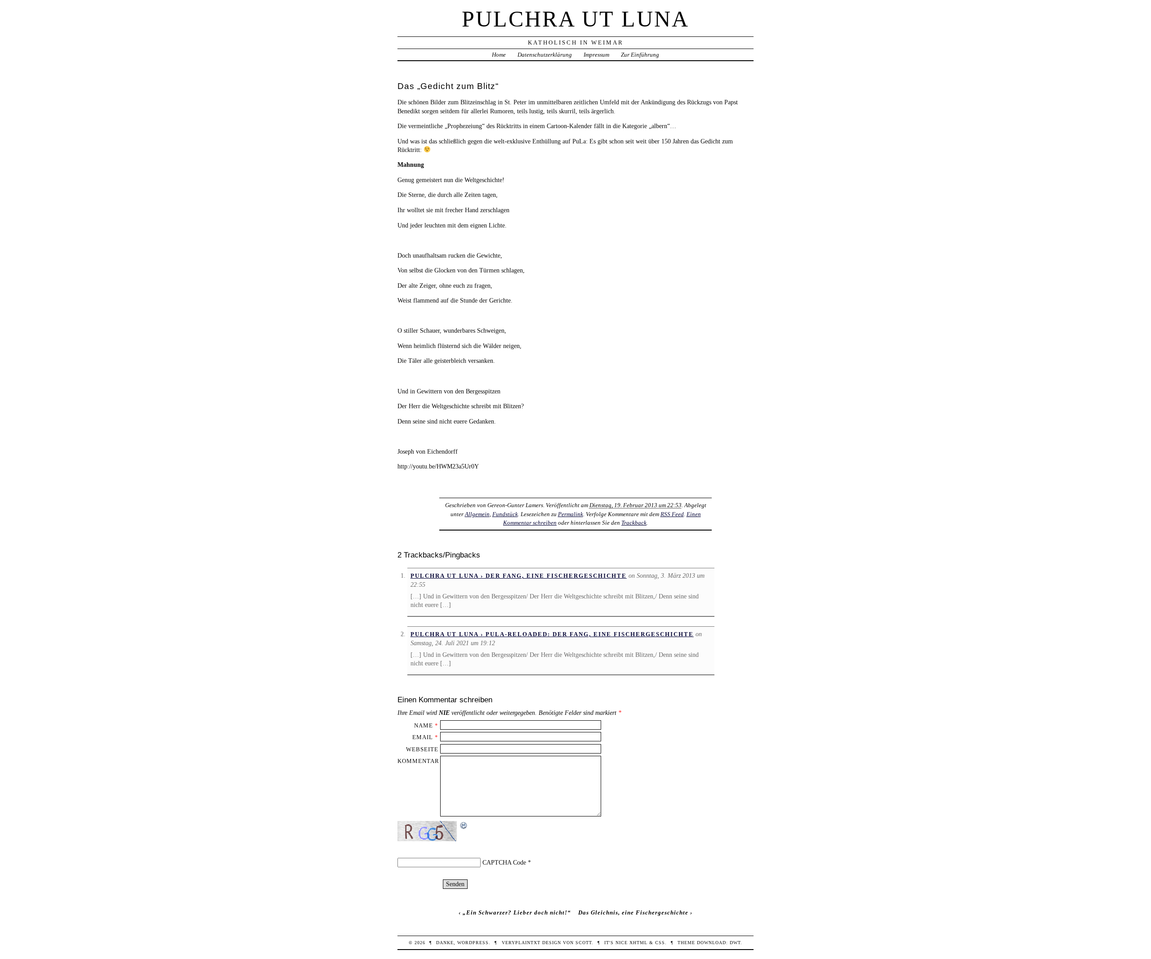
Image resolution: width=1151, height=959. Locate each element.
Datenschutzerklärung (545, 54)
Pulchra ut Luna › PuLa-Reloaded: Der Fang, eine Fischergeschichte (552, 634)
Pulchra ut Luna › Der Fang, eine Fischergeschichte (518, 575)
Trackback (634, 522)
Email (422, 737)
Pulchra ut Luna (575, 18)
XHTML (638, 942)
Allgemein (477, 514)
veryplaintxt (521, 942)
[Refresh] (464, 825)
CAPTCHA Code (504, 862)
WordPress (473, 942)
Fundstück (505, 514)
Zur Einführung (640, 54)
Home (499, 54)
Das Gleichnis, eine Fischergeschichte (633, 912)
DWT (735, 942)
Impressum (596, 54)
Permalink (570, 514)
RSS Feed (672, 514)
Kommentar (418, 761)
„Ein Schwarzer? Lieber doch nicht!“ (517, 912)
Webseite (422, 749)
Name (423, 725)
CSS (660, 942)
